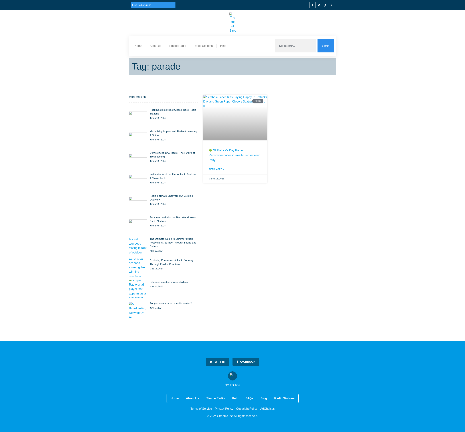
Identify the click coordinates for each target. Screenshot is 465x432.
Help (223, 45)
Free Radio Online (141, 5)
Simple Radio (177, 45)
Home (138, 45)
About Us (192, 398)
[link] (138, 117)
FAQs (249, 398)
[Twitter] (319, 5)
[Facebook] (313, 5)
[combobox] (295, 45)
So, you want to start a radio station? (171, 303)
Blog (263, 398)
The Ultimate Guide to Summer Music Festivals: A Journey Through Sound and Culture (173, 242)
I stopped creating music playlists (169, 282)
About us (155, 45)
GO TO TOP (232, 385)
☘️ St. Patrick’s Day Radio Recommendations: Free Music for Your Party (234, 155)
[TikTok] (325, 5)
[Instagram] (331, 5)
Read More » (216, 169)
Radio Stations (203, 45)
